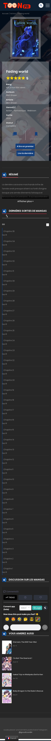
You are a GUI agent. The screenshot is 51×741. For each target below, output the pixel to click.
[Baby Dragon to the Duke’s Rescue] (7, 696)
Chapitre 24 (9, 340)
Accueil (5, 13)
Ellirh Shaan (11, 95)
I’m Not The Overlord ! (22, 658)
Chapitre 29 (9, 290)
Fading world (23, 13)
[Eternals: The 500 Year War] (7, 647)
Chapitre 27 (8, 310)
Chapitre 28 (9, 300)
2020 (8, 118)
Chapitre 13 (8, 449)
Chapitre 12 (8, 459)
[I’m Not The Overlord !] (7, 663)
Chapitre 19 (8, 390)
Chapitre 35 (9, 231)
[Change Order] (7, 216)
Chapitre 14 (8, 439)
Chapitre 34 (9, 241)
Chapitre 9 (8, 489)
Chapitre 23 (9, 350)
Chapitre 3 (8, 548)
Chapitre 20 (9, 380)
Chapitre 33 (9, 251)
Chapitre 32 (9, 261)
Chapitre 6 (8, 519)
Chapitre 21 (8, 370)
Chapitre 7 (8, 509)
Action (13, 13)
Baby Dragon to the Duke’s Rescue (28, 691)
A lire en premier (25, 146)
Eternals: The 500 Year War (25, 642)
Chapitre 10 (8, 479)
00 (3, 224)
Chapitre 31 (8, 271)
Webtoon (31, 110)
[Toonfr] (17, 5)
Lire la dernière (25, 153)
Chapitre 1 (8, 568)
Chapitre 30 (9, 281)
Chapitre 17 (8, 409)
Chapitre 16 (8, 419)
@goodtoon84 (25, 732)
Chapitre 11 (8, 469)
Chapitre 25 (8, 330)
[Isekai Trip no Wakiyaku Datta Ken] (7, 679)
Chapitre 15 (8, 429)
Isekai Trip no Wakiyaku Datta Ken (28, 674)
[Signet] (36, 134)
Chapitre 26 (9, 320)
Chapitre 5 (8, 529)
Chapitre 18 (8, 400)
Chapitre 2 (8, 558)
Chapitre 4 (8, 538)
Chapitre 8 (8, 499)
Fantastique (20, 110)
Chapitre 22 (8, 360)
